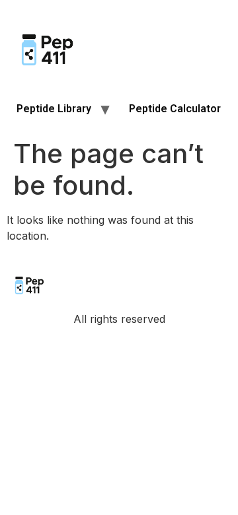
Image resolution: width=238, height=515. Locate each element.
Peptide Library (54, 108)
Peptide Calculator (175, 108)
